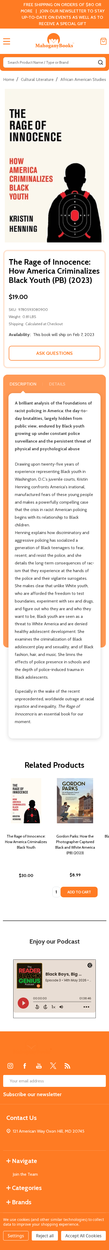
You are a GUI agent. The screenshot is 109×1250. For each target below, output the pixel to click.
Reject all (45, 1236)
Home (8, 79)
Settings (16, 1236)
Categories (27, 1188)
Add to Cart (79, 892)
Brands (21, 1202)
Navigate (24, 1161)
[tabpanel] (26, 839)
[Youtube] (39, 1065)
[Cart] (103, 41)
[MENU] (6, 41)
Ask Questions (54, 353)
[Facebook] (24, 1065)
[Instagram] (10, 1065)
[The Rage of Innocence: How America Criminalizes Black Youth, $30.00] (26, 800)
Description (23, 384)
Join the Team (25, 1174)
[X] (53, 1065)
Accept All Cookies (83, 1236)
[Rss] (67, 1065)
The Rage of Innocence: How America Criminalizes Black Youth (26, 842)
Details (57, 384)
